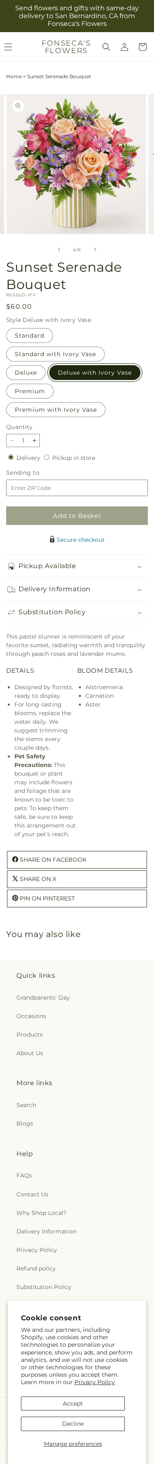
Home (14, 76)
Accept (73, 1403)
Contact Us (32, 1194)
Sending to (35, 473)
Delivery (29, 458)
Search (26, 1105)
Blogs (24, 1123)
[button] (106, 47)
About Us (29, 1053)
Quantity (19, 427)
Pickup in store (73, 458)
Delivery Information (46, 1231)
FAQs (24, 1175)
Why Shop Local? (41, 1213)
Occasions (31, 1016)
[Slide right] (95, 249)
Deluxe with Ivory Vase (95, 372)
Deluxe (26, 372)
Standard (29, 335)
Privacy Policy (94, 1382)
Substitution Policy (43, 1287)
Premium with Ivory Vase (56, 409)
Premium (30, 391)
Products (29, 1034)
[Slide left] (59, 249)
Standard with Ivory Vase (55, 354)
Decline (73, 1423)
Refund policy (36, 1268)
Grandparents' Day (43, 997)
